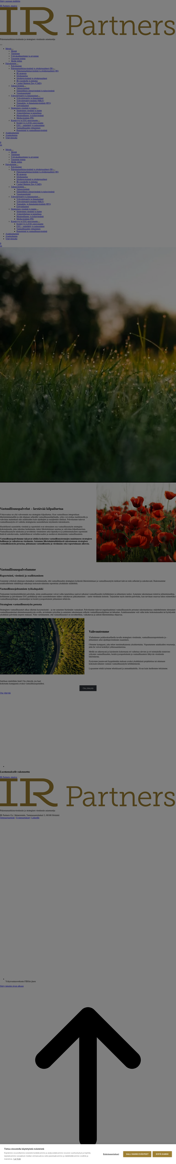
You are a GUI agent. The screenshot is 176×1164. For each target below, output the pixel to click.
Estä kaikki (162, 1154)
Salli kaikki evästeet (137, 1154)
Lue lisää (17, 1159)
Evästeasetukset (111, 1154)
